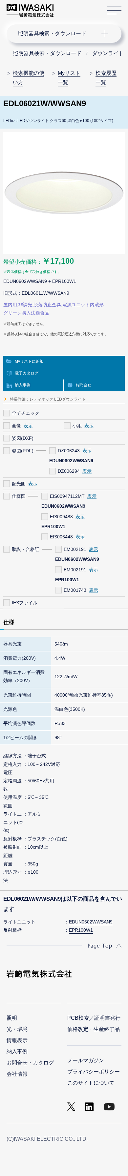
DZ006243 (69, 450)
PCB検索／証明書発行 (93, 1018)
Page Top (100, 945)
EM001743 (75, 590)
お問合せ (83, 385)
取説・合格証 (25, 549)
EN (75, 7)
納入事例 (23, 385)
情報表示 (17, 1040)
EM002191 (75, 549)
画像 (16, 425)
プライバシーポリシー (93, 1071)
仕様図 (19, 496)
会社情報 (17, 1074)
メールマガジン (85, 1060)
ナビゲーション (57, 33)
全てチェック (25, 413)
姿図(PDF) (22, 450)
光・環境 (17, 1029)
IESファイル (24, 602)
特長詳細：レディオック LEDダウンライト (48, 399)
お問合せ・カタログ (30, 1063)
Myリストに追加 (29, 361)
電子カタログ (26, 373)
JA (66, 7)
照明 (12, 1018)
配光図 (19, 483)
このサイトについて (91, 1083)
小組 (77, 425)
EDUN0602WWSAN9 (91, 921)
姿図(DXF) (22, 438)
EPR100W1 (81, 930)
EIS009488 (61, 516)
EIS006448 (61, 536)
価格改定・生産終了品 (93, 1029)
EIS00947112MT (67, 496)
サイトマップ (114, 10)
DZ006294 (69, 471)
